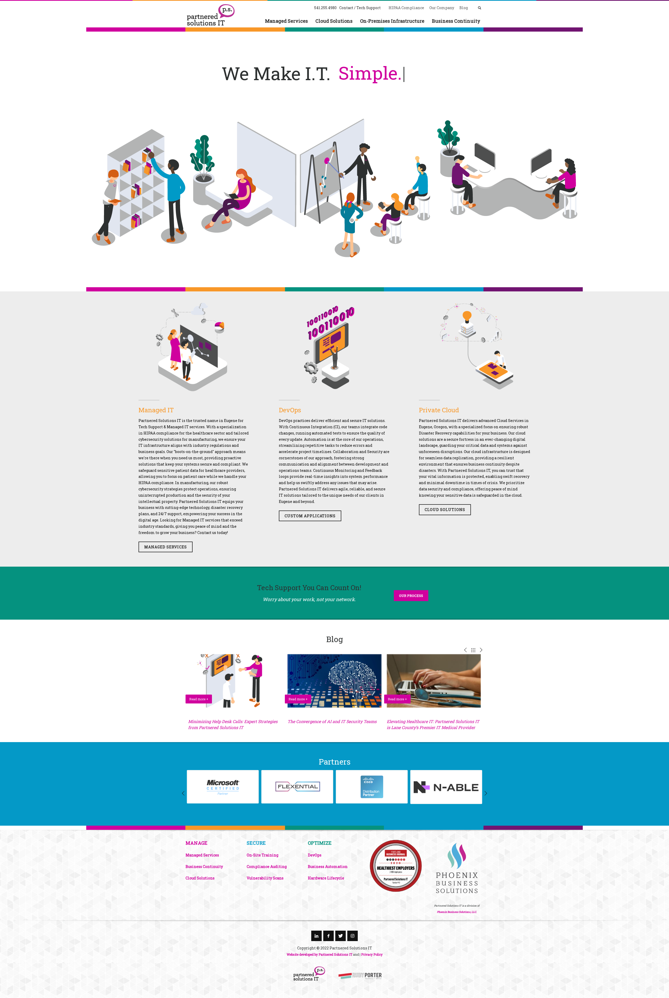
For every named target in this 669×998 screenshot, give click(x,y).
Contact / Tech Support (360, 7)
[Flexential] (297, 786)
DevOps (290, 410)
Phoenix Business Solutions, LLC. (457, 912)
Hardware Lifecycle (326, 878)
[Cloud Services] (474, 346)
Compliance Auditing (267, 866)
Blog (463, 7)
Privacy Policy (372, 954)
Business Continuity (204, 866)
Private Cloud (439, 410)
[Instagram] (352, 936)
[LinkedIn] (316, 936)
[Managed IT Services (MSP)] (194, 346)
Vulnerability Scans (265, 878)
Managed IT (156, 410)
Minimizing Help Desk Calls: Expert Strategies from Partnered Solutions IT (233, 724)
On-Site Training (262, 855)
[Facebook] (328, 936)
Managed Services (202, 855)
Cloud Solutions (200, 878)
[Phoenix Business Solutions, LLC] (395, 866)
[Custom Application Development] (334, 346)
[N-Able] (446, 787)
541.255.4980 (325, 7)
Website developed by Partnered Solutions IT (319, 954)
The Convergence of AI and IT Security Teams (332, 721)
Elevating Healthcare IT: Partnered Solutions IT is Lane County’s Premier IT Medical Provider (433, 724)
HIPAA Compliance (406, 7)
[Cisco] (372, 786)
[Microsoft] (223, 786)
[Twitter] (340, 936)
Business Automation (328, 866)
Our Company (441, 7)
